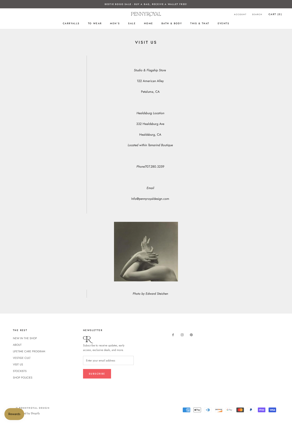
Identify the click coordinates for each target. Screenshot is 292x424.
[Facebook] (173, 334)
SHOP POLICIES (22, 378)
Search (257, 14)
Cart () (275, 14)
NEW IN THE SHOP (25, 338)
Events (223, 23)
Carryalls (71, 23)
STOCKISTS (20, 371)
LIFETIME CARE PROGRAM (29, 351)
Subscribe (97, 374)
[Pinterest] (191, 334)
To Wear (95, 23)
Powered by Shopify (28, 413)
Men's (115, 23)
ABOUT (17, 345)
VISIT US (18, 364)
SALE (132, 23)
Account (240, 14)
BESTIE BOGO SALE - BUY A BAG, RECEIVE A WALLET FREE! (146, 4)
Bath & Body (171, 23)
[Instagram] (182, 334)
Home (148, 23)
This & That (199, 23)
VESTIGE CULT (22, 358)
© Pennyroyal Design (33, 408)
